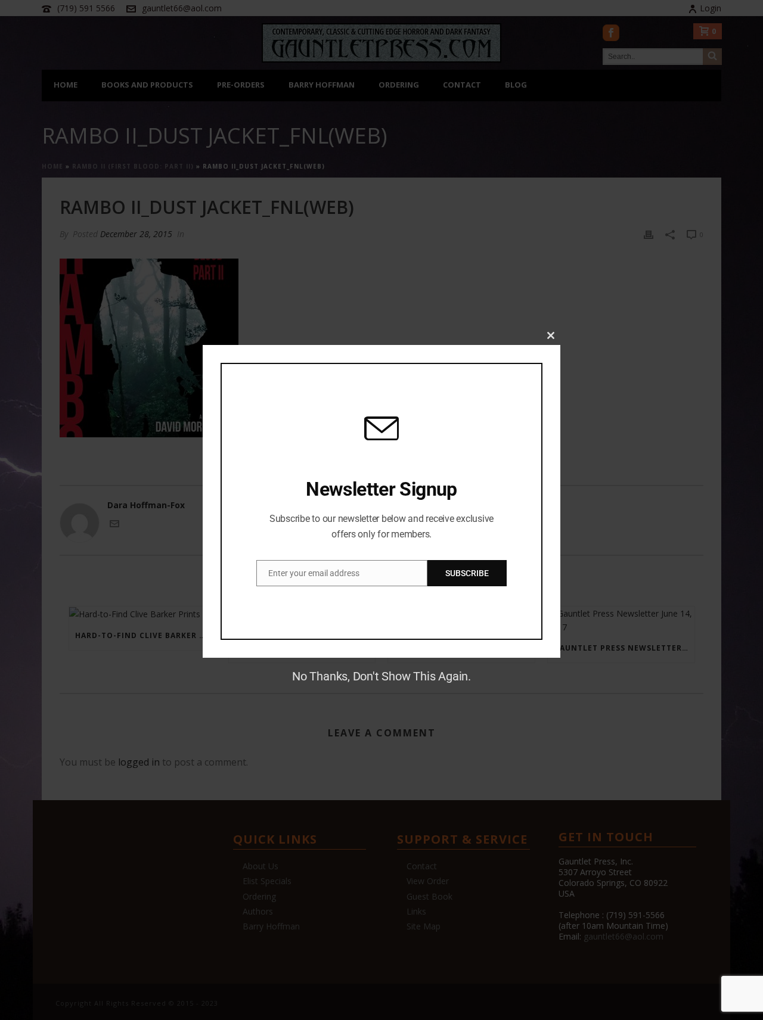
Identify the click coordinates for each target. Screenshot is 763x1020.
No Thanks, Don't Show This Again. (381, 676)
